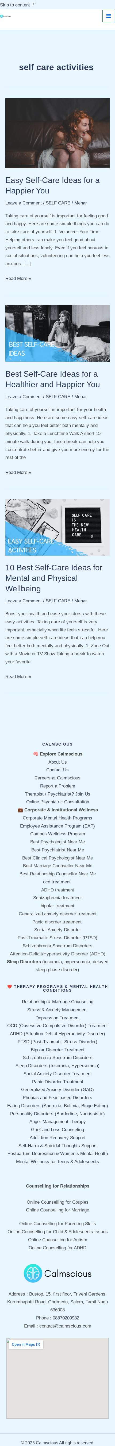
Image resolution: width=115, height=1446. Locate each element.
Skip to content (15, 5)
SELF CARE (58, 203)
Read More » (18, 278)
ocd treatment (57, 881)
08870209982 (66, 1318)
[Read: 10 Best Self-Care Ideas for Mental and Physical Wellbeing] (57, 526)
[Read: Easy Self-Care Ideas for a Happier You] (57, 132)
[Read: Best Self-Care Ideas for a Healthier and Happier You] (57, 333)
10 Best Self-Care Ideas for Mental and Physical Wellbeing (53, 578)
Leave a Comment (23, 203)
